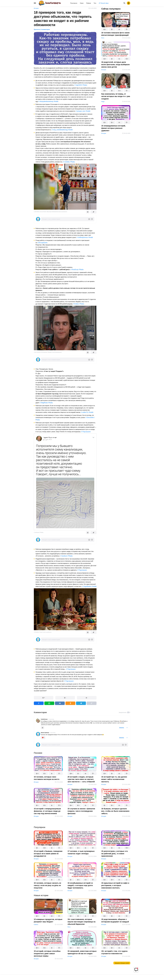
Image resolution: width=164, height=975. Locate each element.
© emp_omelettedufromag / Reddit (62, 129)
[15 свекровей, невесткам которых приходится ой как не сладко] (82, 938)
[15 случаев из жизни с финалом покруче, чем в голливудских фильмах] (82, 796)
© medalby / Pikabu (69, 162)
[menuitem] (74, 3)
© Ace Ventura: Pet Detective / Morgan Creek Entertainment (48, 352)
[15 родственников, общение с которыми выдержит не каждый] (115, 907)
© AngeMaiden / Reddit (89, 586)
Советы (36, 924)
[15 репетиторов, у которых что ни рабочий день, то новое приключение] (115, 839)
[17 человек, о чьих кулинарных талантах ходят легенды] (82, 839)
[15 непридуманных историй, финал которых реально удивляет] (115, 113)
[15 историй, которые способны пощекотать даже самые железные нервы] (48, 938)
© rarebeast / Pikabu (38, 532)
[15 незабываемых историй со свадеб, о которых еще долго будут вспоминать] (82, 870)
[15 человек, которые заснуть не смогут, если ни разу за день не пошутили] (48, 870)
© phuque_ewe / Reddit (83, 111)
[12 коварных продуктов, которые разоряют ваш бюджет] (48, 907)
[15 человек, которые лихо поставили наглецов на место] (48, 764)
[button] (43, 697)
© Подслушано (86, 431)
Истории (36, 8)
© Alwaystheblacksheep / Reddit (48, 101)
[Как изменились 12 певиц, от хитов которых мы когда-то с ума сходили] (115, 81)
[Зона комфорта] (50, 3)
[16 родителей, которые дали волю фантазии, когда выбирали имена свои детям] (115, 49)
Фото (102, 38)
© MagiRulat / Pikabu (46, 402)
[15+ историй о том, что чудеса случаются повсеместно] (115, 938)
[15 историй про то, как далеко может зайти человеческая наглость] (115, 764)
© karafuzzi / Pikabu (66, 556)
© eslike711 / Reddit (87, 412)
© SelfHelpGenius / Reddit (85, 237)
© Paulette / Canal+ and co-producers (42, 632)
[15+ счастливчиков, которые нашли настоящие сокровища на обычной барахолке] (82, 907)
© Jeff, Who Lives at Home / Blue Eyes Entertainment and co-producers (50, 211)
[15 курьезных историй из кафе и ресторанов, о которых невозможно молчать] (115, 870)
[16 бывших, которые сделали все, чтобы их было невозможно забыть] (115, 796)
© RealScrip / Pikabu (77, 269)
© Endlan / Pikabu (78, 304)
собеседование (42, 242)
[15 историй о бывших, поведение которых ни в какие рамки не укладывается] (48, 839)
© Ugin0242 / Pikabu (80, 85)
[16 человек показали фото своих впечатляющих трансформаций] (115, 20)
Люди (102, 101)
